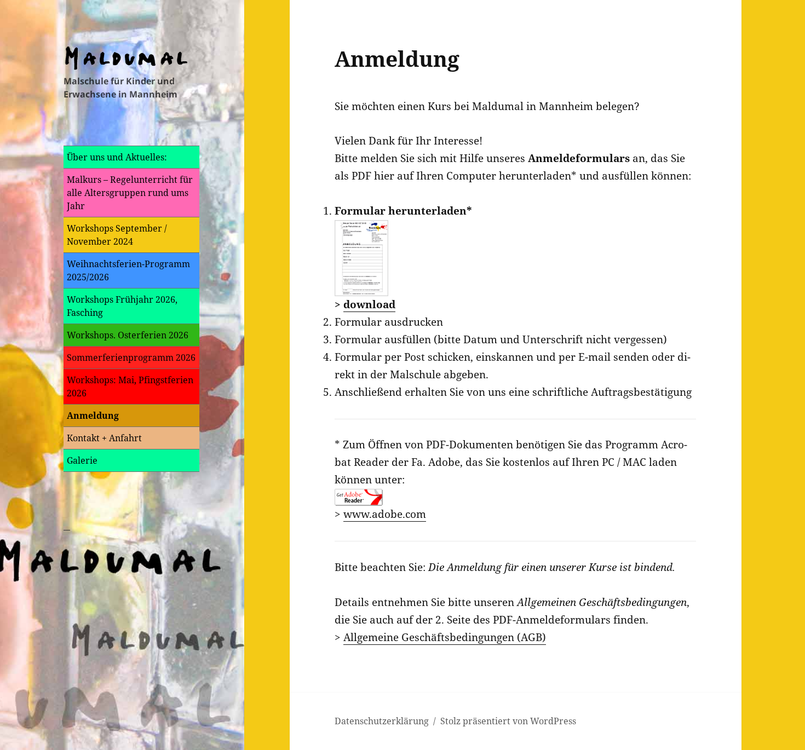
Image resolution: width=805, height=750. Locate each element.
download (369, 304)
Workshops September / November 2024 (117, 234)
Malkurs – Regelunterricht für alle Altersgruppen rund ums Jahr (130, 193)
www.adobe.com (384, 514)
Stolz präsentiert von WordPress (508, 721)
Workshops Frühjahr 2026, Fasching (122, 306)
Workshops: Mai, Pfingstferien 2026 (130, 386)
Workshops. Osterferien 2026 (127, 335)
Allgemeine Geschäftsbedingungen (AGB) (444, 637)
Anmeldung (93, 415)
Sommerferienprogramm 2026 (131, 357)
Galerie (82, 460)
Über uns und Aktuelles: (117, 157)
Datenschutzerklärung (382, 721)
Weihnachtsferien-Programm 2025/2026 (128, 270)
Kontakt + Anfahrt (104, 438)
